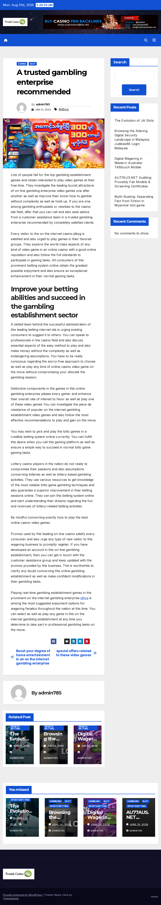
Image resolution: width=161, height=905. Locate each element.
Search (119, 62)
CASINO (22, 64)
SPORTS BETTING (15, 727)
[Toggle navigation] (154, 40)
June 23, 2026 (100, 824)
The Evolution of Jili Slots (134, 120)
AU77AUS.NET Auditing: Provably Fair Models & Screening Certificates (133, 182)
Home (154, 896)
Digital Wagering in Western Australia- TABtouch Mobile (128, 163)
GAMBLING (55, 801)
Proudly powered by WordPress (23, 894)
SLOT (33, 64)
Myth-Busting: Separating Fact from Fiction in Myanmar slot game (133, 201)
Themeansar (10, 898)
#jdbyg (64, 109)
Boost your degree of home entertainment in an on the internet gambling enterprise (33, 657)
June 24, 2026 (61, 824)
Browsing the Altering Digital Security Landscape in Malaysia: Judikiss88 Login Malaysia (132, 139)
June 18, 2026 (139, 824)
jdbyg (84, 598)
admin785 (43, 104)
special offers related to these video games (73, 653)
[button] (145, 40)
